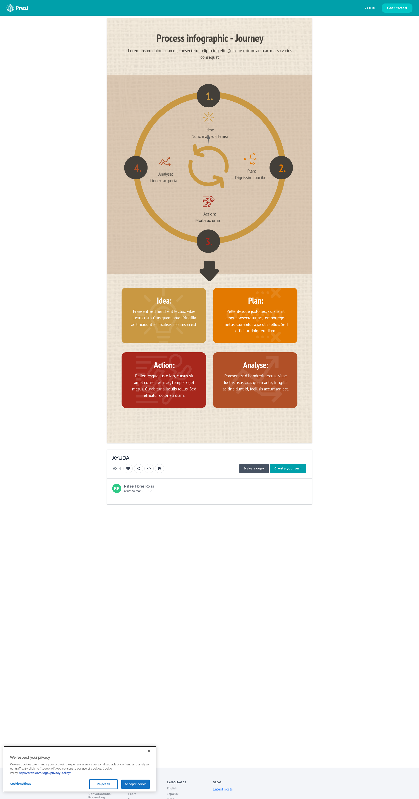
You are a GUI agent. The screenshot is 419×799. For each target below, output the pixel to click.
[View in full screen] (305, 25)
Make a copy (254, 468)
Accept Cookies (135, 784)
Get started (397, 8)
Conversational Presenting (100, 795)
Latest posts (223, 789)
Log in (370, 7)
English (172, 788)
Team (132, 794)
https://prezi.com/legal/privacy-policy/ (45, 773)
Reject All (103, 784)
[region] (79, 769)
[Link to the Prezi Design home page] (23, 8)
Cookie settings (20, 783)
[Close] (149, 751)
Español (173, 794)
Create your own (288, 468)
